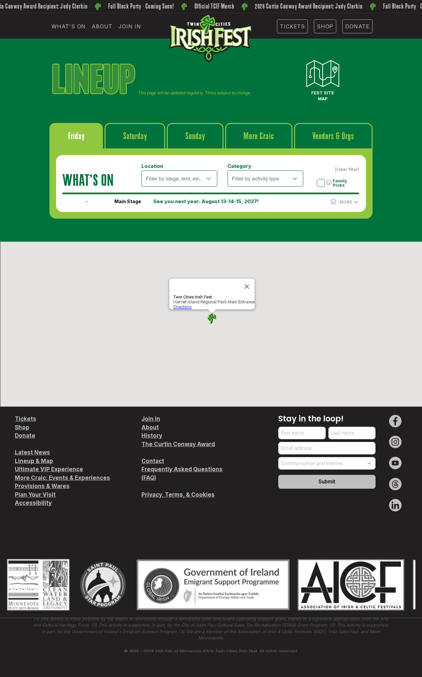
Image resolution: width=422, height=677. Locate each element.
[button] (68, 26)
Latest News (32, 452)
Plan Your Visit (35, 494)
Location (152, 166)
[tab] (76, 135)
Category (239, 166)
